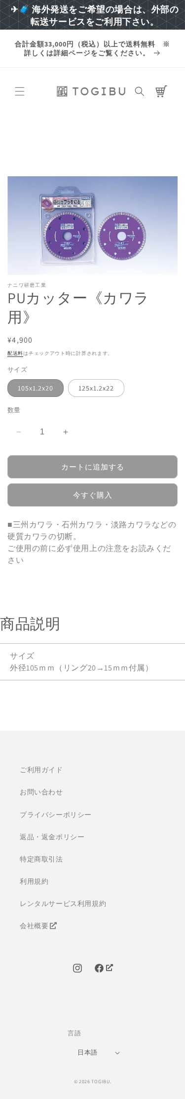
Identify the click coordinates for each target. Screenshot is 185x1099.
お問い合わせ (41, 791)
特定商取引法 (41, 859)
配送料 (15, 353)
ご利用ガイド (41, 769)
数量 (14, 410)
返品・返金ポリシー (52, 836)
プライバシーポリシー (56, 814)
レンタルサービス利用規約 (63, 903)
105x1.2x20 (35, 388)
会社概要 (34, 925)
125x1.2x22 (96, 388)
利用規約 (34, 881)
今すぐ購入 (92, 495)
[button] (20, 91)
